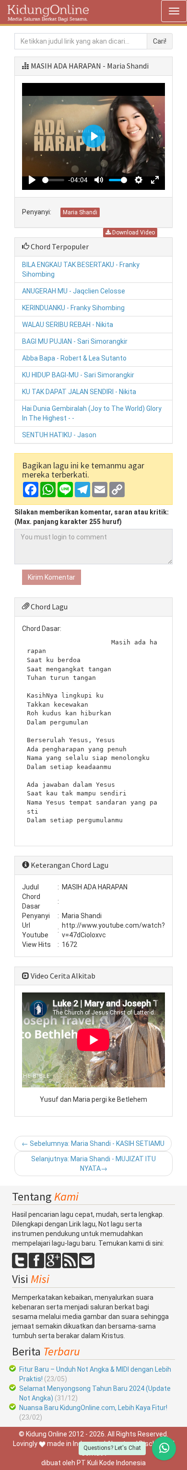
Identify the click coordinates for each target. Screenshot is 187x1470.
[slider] (53, 180)
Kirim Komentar (51, 577)
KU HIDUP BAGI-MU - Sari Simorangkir (78, 375)
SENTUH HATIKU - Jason (59, 435)
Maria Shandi (80, 212)
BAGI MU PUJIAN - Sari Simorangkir (75, 341)
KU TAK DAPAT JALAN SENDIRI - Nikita (79, 392)
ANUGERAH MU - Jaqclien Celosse (73, 291)
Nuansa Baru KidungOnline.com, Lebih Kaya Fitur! (93, 1408)
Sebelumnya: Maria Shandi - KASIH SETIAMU (93, 1143)
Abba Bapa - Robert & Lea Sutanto (74, 358)
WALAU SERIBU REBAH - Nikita (67, 324)
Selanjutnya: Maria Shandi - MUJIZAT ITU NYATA (93, 1163)
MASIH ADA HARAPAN (66, 65)
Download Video (133, 232)
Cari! (159, 41)
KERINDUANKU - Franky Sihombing (73, 308)
